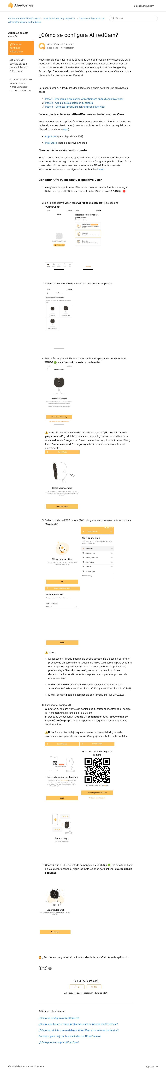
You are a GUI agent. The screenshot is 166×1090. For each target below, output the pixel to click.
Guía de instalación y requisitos (59, 18)
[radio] (77, 987)
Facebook (41, 968)
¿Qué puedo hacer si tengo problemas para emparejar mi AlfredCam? (78, 1024)
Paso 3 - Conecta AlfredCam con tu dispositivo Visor (75, 106)
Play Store (51, 142)
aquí (65, 129)
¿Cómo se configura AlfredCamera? (59, 1018)
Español (150, 1066)
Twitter (45, 968)
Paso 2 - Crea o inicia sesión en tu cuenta (69, 102)
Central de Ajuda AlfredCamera (24, 18)
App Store (51, 136)
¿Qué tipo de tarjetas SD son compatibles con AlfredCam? (19, 65)
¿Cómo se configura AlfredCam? (16, 48)
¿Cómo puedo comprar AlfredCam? (59, 1042)
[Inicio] (20, 7)
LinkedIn (50, 968)
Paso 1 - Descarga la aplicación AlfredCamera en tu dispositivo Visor (84, 98)
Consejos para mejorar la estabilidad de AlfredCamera (70, 1036)
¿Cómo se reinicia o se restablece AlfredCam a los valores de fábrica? (21, 85)
